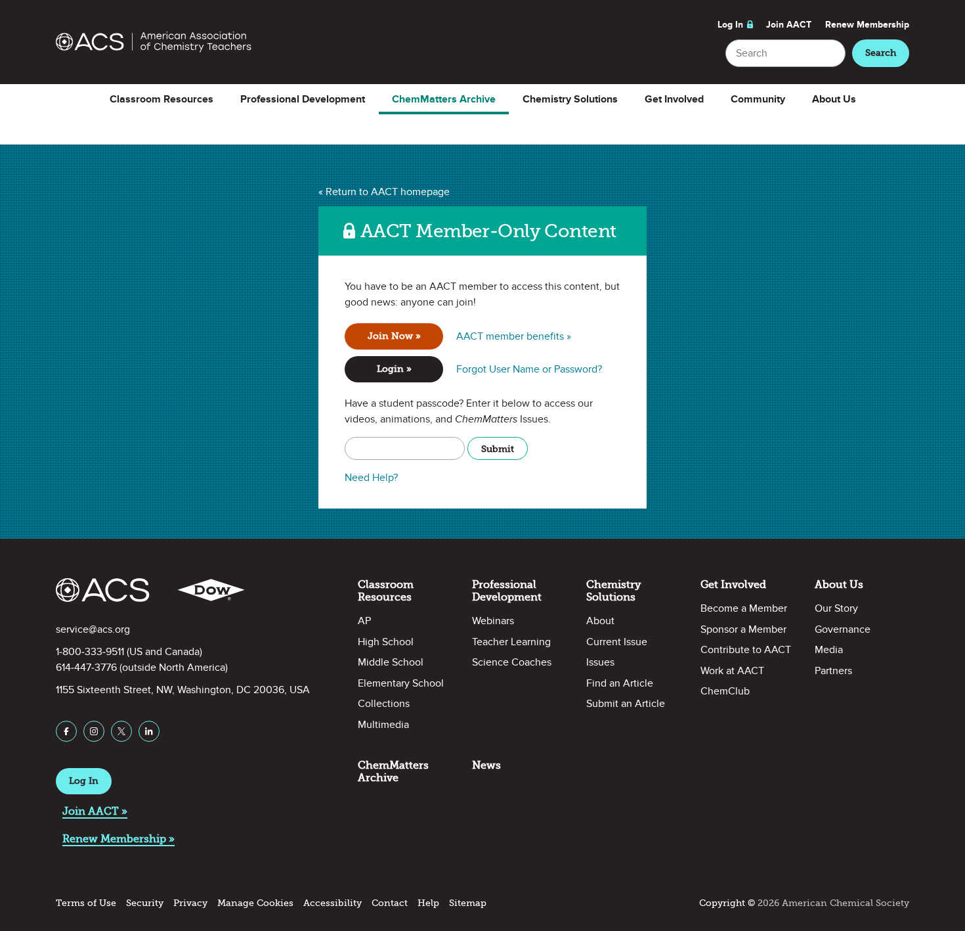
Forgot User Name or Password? (529, 369)
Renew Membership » (118, 838)
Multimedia (383, 724)
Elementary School (401, 683)
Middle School (390, 662)
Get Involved (674, 99)
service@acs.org (93, 629)
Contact (390, 903)
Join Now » (394, 336)
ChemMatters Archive (444, 99)
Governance (842, 629)
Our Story (836, 608)
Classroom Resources (161, 99)
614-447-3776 (86, 667)
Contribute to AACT (745, 649)
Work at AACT (732, 670)
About (600, 620)
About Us (834, 99)
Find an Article (619, 683)
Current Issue (616, 641)
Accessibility (332, 903)
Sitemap (467, 903)
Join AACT (788, 24)
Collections (384, 703)
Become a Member (743, 608)
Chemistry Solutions (570, 99)
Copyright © (727, 903)
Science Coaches (511, 662)
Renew (867, 24)
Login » (394, 369)
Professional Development (302, 99)
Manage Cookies (255, 903)
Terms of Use (86, 903)
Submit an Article (625, 703)
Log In (730, 24)
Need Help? (371, 477)
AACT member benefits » (513, 336)
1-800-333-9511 (90, 651)
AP (364, 620)
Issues (600, 662)
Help (428, 903)
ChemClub (725, 691)
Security (144, 903)
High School (386, 641)
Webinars (493, 620)
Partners (833, 670)
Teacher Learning (511, 641)
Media (829, 649)
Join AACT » (94, 811)
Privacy (190, 903)
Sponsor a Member (743, 629)
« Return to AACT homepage (384, 191)
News (486, 765)
